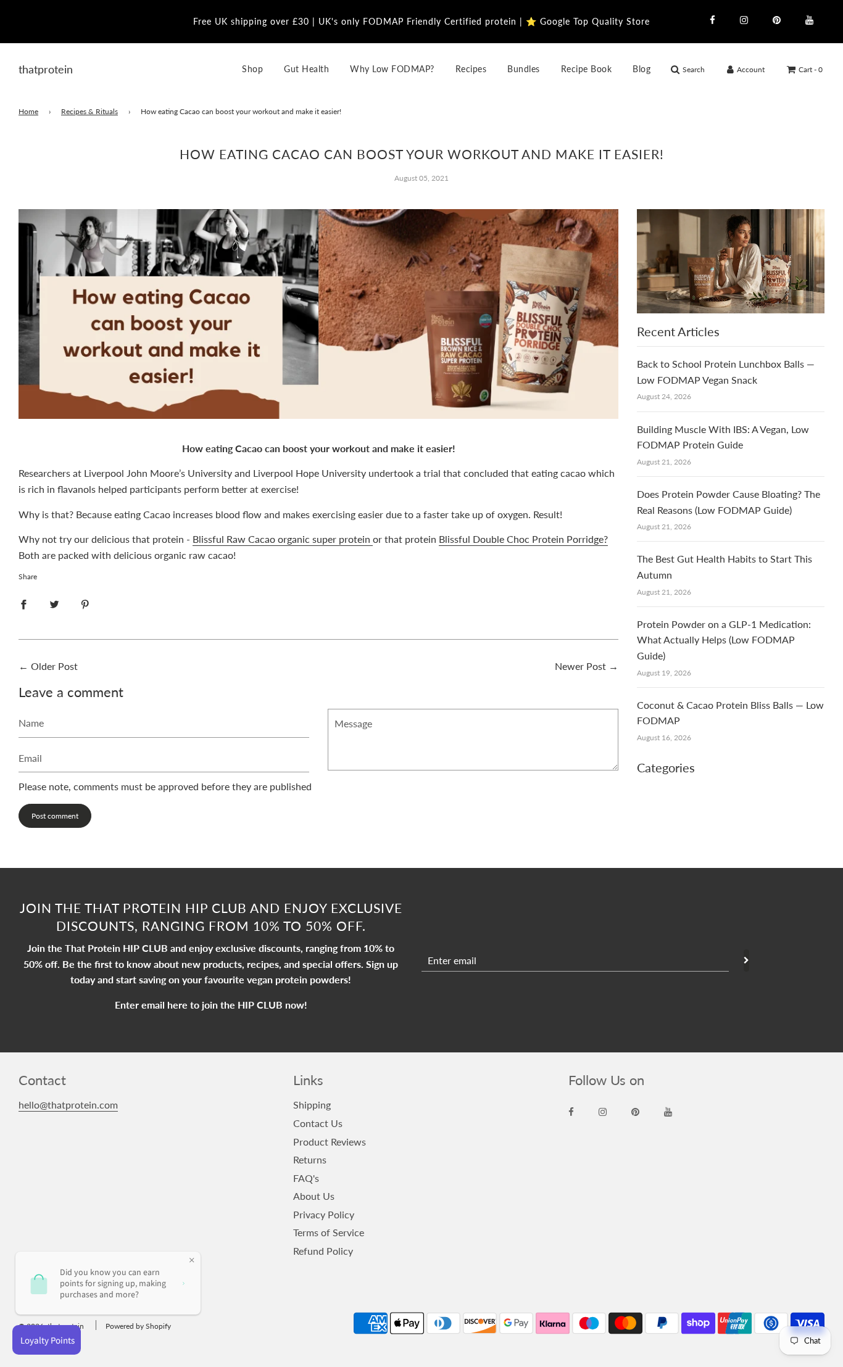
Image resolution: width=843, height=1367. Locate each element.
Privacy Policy (323, 1214)
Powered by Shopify (138, 1326)
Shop (252, 69)
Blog (641, 69)
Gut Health (306, 69)
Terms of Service (328, 1232)
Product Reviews (329, 1141)
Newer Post (580, 666)
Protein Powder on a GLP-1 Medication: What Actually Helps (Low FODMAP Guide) (724, 639)
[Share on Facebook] (23, 603)
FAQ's (306, 1178)
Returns (309, 1159)
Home (28, 111)
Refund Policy (323, 1251)
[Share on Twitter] (54, 603)
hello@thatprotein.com (68, 1104)
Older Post (54, 666)
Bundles (523, 69)
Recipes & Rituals (89, 111)
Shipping (312, 1104)
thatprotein (34, 69)
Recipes (471, 69)
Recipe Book (586, 69)
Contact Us (318, 1123)
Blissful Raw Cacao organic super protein (283, 539)
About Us (313, 1196)
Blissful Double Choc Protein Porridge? (523, 539)
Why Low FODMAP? (392, 69)
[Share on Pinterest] (85, 603)
